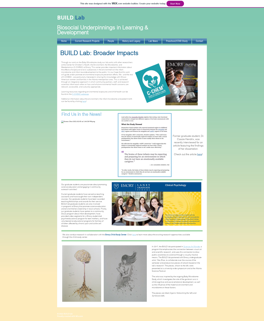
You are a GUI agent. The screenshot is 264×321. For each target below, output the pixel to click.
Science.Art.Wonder (191, 246)
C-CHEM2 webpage (80, 94)
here (84, 101)
